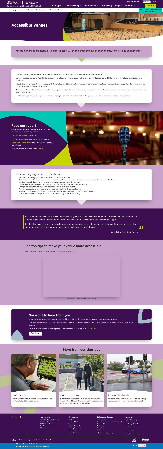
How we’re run (129, 428)
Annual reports (130, 430)
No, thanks (142, 445)
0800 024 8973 (150, 12)
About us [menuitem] (128, 6)
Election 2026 (100, 430)
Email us (35, 333)
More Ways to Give (73, 432)
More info (46, 446)
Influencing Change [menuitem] (110, 6)
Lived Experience (101, 420)
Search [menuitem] (145, 1)
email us (40, 149)
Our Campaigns (41, 10)
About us (129, 417)
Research (99, 428)
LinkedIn (49, 440)
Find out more (47, 404)
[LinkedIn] (44, 440)
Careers (128, 426)
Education (42, 426)
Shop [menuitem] (154, 1)
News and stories (130, 422)
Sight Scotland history (131, 420)
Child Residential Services (46, 424)
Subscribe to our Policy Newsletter (106, 434)
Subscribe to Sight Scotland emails (135, 434)
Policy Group (20, 395)
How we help (45, 417)
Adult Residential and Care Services (49, 422)
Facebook (39, 440)
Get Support (16, 417)
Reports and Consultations (104, 432)
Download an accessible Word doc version (25, 139)
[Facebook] (34, 440)
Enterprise (42, 428)
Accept (135, 445)
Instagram (24, 440)
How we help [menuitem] (72, 6)
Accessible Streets (118, 395)
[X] (30, 440)
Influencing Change (26, 10)
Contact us (128, 432)
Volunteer (71, 424)
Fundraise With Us (73, 422)
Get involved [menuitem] (89, 6)
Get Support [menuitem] (56, 6)
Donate (150, 6)
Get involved (73, 417)
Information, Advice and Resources (49, 420)
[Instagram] (19, 440)
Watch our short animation (20, 143)
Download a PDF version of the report (24, 135)
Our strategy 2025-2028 (132, 424)
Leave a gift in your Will (75, 428)
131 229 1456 (91, 329)
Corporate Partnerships (75, 426)
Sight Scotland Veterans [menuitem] (133, 1)
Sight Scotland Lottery (74, 430)
